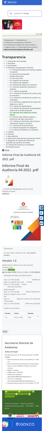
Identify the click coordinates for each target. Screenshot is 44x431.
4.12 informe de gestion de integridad (23, 128)
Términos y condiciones (12, 403)
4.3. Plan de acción (16, 78)
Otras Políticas (30, 406)
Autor (24, 294)
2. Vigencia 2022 (9, 47)
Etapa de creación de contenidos (28, 299)
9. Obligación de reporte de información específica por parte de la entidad (20, 141)
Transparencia (9, 40)
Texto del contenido (14, 287)
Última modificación (33, 292)
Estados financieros (16, 76)
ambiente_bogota (26, 391)
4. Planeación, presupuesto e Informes (17, 42)
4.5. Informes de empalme (19, 83)
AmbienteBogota (12, 391)
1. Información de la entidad (16, 61)
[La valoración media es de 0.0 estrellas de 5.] (3, 194)
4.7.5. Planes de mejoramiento (20, 106)
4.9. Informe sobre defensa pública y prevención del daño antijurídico (23, 118)
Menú (38, 34)
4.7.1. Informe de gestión (18, 91)
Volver (5, 331)
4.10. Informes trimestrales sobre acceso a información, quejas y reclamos (25, 122)
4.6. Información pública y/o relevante (23, 85)
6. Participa (10, 134)
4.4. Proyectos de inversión (19, 80)
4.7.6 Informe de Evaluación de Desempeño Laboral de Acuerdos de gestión (25, 109)
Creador (29, 282)
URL (26, 272)
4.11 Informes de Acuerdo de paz (21, 125)
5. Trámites (10, 132)
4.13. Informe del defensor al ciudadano (24, 130)
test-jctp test (17, 189)
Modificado (36, 280)
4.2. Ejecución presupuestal (19, 74)
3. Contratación (11, 65)
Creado (23, 284)
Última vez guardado (32, 303)
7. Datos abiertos (12, 136)
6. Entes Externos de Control (27, 47)
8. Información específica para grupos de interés (23, 138)
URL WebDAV (35, 272)
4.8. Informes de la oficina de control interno (20, 45)
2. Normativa (10, 63)
